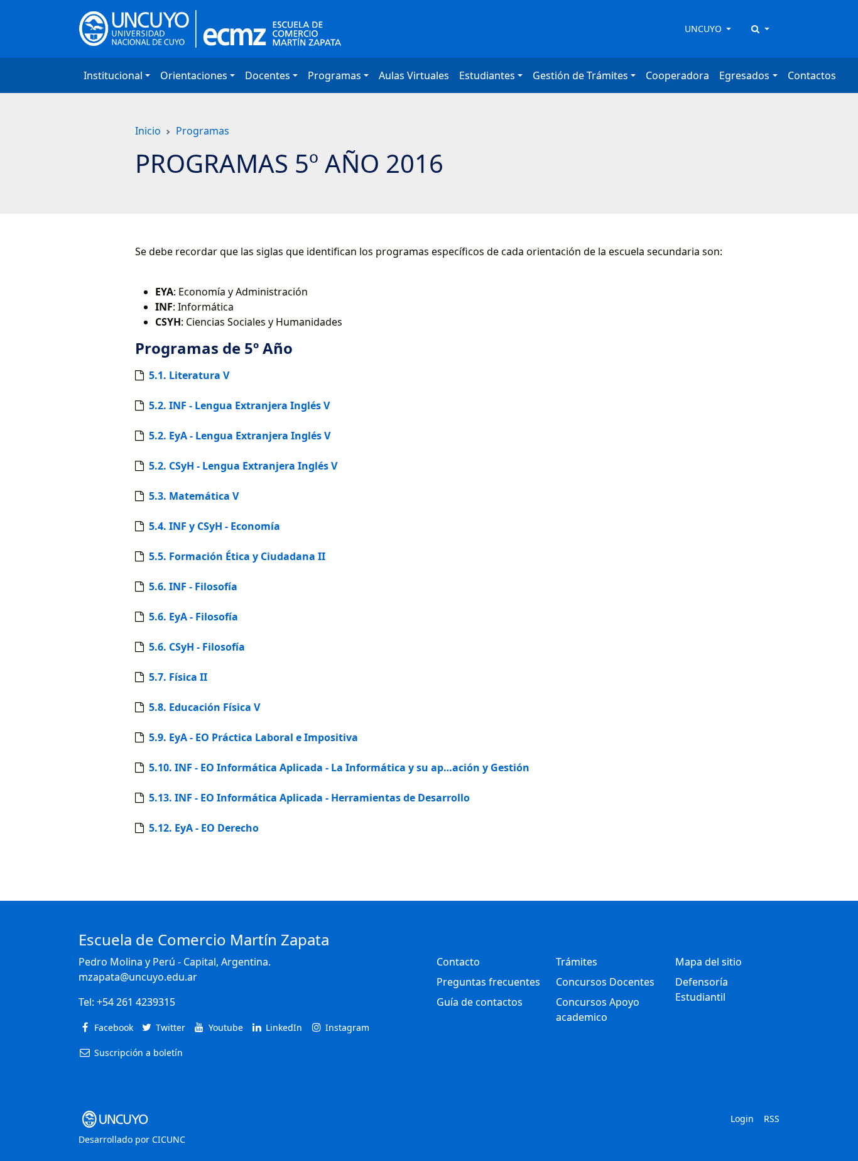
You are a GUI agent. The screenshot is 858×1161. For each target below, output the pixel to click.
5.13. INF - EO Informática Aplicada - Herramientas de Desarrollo (309, 798)
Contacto (458, 962)
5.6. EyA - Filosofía (193, 617)
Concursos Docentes (605, 982)
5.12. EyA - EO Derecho (204, 828)
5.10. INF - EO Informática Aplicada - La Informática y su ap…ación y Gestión (339, 767)
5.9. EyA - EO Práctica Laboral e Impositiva (253, 737)
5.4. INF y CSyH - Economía (214, 526)
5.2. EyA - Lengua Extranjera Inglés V (239, 436)
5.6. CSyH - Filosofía (197, 647)
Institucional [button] (113, 75)
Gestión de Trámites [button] (580, 75)
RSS (771, 1119)
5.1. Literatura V (189, 375)
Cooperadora (677, 75)
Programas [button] (334, 75)
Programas (202, 131)
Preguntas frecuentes (488, 982)
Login (742, 1119)
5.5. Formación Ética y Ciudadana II (237, 556)
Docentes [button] (267, 75)
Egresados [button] (744, 75)
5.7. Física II (178, 677)
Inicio (148, 131)
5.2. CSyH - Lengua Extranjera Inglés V (243, 466)
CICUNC (168, 1139)
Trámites (576, 962)
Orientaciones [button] (193, 75)
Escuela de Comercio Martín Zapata (204, 939)
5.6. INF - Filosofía (193, 586)
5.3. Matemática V (194, 496)
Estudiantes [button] (487, 75)
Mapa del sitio (708, 962)
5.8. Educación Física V (204, 707)
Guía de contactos (480, 1002)
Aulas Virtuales (414, 75)
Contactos (812, 75)
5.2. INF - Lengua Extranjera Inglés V (239, 405)
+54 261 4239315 (136, 1002)
